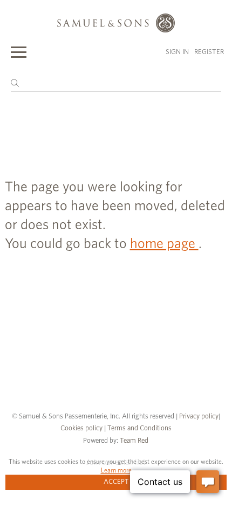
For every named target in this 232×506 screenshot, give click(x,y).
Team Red (134, 440)
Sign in (177, 52)
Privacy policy (199, 416)
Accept (116, 481)
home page (164, 244)
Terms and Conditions (139, 428)
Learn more (116, 470)
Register (209, 52)
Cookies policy (81, 428)
